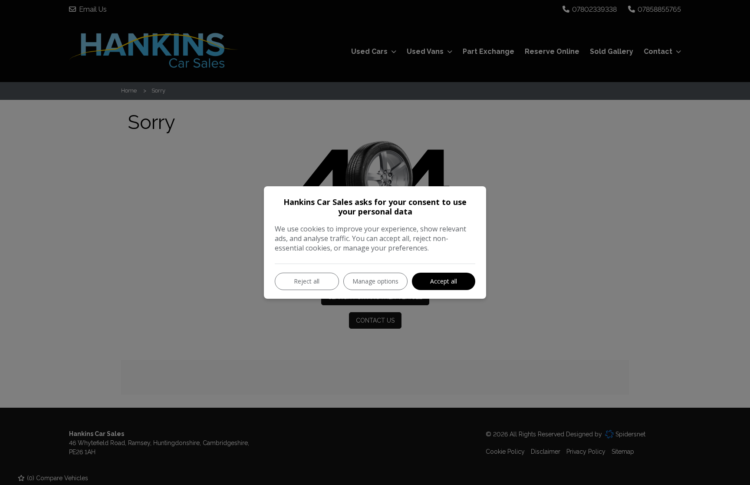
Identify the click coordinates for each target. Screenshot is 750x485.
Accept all (443, 281)
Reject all (306, 281)
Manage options (375, 281)
